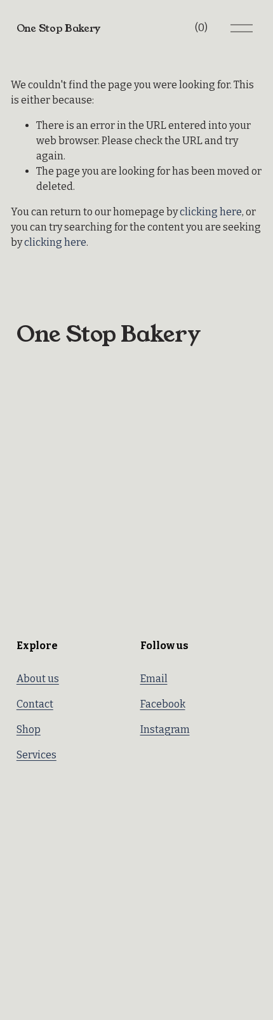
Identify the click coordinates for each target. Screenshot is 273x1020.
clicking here (211, 212)
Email (154, 679)
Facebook (162, 704)
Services (37, 755)
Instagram (165, 729)
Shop (29, 729)
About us (38, 679)
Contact (35, 704)
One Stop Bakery (58, 28)
